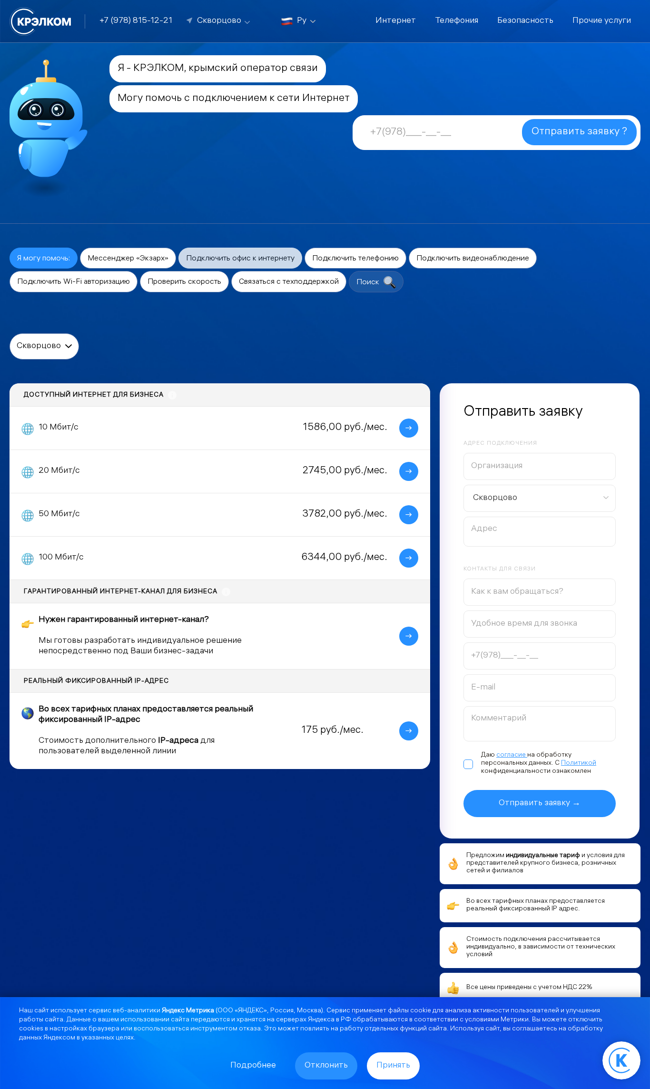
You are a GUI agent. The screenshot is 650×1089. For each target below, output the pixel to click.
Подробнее (253, 1065)
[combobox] (539, 498)
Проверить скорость (184, 282)
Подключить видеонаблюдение (472, 259)
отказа (250, 1029)
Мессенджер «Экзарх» (128, 259)
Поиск (368, 283)
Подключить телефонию (355, 259)
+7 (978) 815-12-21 (135, 21)
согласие (511, 755)
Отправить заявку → (540, 803)
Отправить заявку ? (579, 132)
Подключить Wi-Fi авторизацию (73, 282)
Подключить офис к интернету (240, 259)
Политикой (578, 763)
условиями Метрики (497, 1020)
